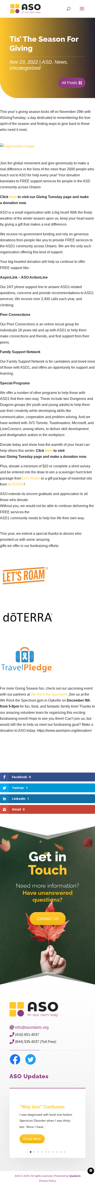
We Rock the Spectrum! (49, 694)
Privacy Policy (47, 1180)
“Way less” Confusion (42, 1106)
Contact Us (48, 918)
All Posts (69, 83)
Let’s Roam (31, 478)
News (61, 62)
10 (64, 1152)
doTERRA (16, 484)
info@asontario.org (32, 1027)
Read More (32, 1139)
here (13, 197)
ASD (47, 62)
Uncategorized (25, 68)
